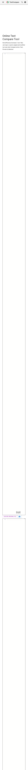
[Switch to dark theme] (25, 2)
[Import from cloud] (19, 516)
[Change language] (22, 2)
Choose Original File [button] (10, 516)
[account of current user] (3, 2)
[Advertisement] (14, 18)
